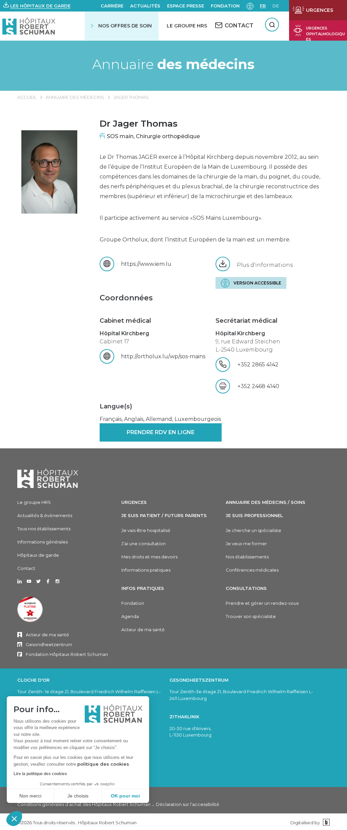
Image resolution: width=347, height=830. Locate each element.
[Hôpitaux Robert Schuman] (47, 478)
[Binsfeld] (325, 822)
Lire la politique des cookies (40, 773)
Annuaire (173, 64)
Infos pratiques (142, 588)
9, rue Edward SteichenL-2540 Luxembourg (248, 341)
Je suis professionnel (254, 515)
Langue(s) (116, 406)
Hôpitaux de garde (38, 555)
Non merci (30, 796)
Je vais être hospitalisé (145, 530)
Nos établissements (247, 556)
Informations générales (42, 542)
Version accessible (257, 282)
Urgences (134, 502)
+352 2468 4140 (258, 386)
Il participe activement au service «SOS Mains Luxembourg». (181, 218)
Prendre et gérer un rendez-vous (262, 603)
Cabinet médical (125, 320)
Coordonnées (126, 297)
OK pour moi (125, 796)
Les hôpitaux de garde (40, 5)
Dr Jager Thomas (139, 123)
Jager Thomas (131, 97)
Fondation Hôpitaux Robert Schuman (67, 654)
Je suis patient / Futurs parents (164, 515)
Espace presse (185, 5)
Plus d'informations (265, 265)
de (275, 5)
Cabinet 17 (124, 337)
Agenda (130, 616)
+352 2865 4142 (270, 364)
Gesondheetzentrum (49, 644)
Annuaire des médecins (75, 97)
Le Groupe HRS (187, 26)
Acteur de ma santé (47, 634)
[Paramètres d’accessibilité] (250, 5)
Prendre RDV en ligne (161, 432)
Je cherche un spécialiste (253, 530)
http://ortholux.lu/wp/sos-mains (163, 356)
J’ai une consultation (143, 543)
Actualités (145, 5)
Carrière (112, 5)
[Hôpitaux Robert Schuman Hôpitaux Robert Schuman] (29, 26)
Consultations (246, 588)
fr (263, 5)
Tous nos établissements (43, 528)
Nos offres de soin (125, 26)
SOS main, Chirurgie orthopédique (153, 136)
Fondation (225, 5)
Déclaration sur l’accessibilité (187, 804)
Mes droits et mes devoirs (149, 556)
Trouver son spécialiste (251, 616)
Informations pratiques (145, 570)
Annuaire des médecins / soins (265, 502)
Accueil (27, 97)
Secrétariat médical (247, 320)
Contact (26, 568)
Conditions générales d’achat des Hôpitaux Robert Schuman (83, 804)
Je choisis (77, 796)
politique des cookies (103, 764)
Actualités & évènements (44, 515)
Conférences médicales (252, 570)
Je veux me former (246, 543)
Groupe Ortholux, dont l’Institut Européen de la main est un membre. (195, 239)
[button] (14, 818)
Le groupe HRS (34, 502)
